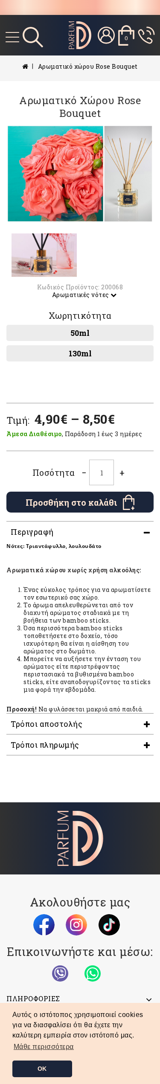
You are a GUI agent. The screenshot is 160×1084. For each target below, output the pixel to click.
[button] (43, 1046)
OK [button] (42, 1068)
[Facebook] (44, 924)
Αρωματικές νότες (81, 295)
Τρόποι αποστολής (46, 724)
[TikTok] (109, 924)
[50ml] (80, 333)
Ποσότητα (53, 472)
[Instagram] (76, 924)
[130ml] (80, 353)
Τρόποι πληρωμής (45, 745)
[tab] (80, 532)
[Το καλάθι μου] (126, 35)
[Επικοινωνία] (146, 35)
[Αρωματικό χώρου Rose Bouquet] (80, 174)
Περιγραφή (32, 532)
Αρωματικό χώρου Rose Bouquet (88, 66)
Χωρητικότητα (80, 315)
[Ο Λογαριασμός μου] (106, 35)
